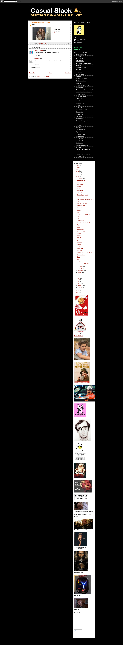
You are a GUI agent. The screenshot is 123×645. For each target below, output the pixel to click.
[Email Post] (67, 43)
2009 (77, 172)
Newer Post (32, 73)
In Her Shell (79, 107)
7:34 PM (37, 55)
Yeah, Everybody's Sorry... (83, 154)
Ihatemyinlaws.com (81, 67)
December (80, 178)
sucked (79, 186)
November (80, 266)
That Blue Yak (79, 138)
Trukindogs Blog (80, 140)
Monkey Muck (79, 118)
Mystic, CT (80, 225)
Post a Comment (35, 67)
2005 (77, 292)
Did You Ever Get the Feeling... (84, 92)
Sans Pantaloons (80, 129)
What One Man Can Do (82, 145)
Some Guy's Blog (80, 134)
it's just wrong (80, 220)
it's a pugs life (79, 112)
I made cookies (81, 205)
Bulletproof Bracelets (81, 78)
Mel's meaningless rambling (83, 123)
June (79, 276)
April (79, 281)
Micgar (37, 58)
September (81, 270)
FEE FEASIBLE (80, 61)
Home (50, 73)
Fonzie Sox (79, 98)
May (79, 279)
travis (78, 227)
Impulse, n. (79, 105)
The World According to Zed (83, 149)
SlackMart (78, 65)
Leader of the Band (82, 203)
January (80, 287)
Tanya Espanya (80, 136)
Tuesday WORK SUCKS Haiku (85, 199)
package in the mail (82, 197)
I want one (80, 248)
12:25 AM (37, 64)
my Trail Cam (79, 56)
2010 (77, 169)
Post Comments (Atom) (43, 76)
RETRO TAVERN (80, 58)
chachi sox (78, 83)
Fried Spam (79, 101)
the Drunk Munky (80, 94)
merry (78, 188)
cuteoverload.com (80, 72)
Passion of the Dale (81, 125)
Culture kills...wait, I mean (82, 85)
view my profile (78, 42)
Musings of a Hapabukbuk (82, 120)
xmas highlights (81, 180)
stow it (79, 237)
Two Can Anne (79, 143)
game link (79, 240)
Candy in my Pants (81, 81)
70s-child (78, 127)
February (80, 285)
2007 (77, 176)
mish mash (79, 116)
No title (79, 233)
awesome (79, 242)
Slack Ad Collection (81, 54)
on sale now (80, 184)
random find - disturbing (83, 214)
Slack (78, 257)
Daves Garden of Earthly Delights (84, 89)
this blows (79, 207)
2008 (77, 174)
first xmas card (81, 231)
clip (78, 201)
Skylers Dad (79, 132)
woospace (78, 147)
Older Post (68, 73)
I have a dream (81, 255)
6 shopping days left (82, 195)
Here (55, 32)
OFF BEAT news (80, 69)
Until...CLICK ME (78, 336)
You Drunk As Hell (80, 156)
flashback (79, 250)
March (79, 283)
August (80, 272)
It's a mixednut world (81, 109)
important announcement (83, 263)
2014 (77, 165)
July (79, 274)
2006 (77, 290)
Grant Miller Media (80, 103)
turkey (78, 210)
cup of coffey (79, 87)
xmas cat (79, 192)
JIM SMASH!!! (79, 114)
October (80, 268)
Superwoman (39, 50)
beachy (79, 182)
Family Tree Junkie (81, 96)
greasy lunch (80, 229)
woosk (77, 152)
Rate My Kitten (80, 74)
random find (80, 190)
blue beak (78, 76)
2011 (77, 167)
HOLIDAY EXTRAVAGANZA (83, 63)
